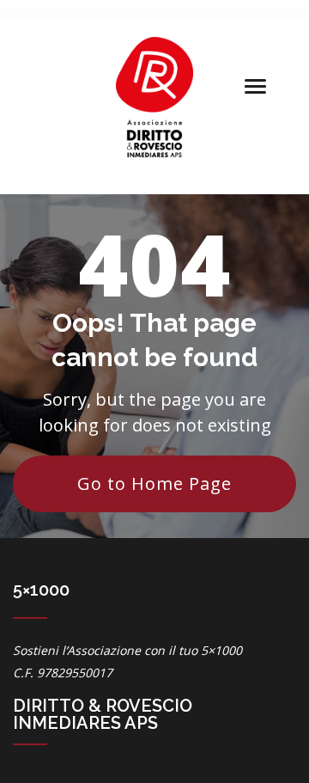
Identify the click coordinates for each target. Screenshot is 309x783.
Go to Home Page (154, 483)
